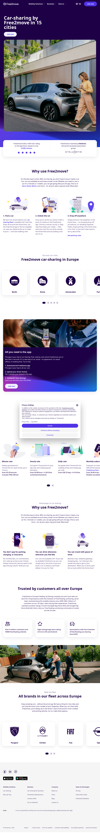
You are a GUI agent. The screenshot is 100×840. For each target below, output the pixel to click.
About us (54, 791)
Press (53, 795)
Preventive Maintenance (35, 795)
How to (61, 4)
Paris (24, 186)
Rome (29, 186)
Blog (53, 798)
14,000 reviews (26, 148)
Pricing (78, 791)
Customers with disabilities (62, 828)
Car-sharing (7, 791)
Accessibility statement (77, 828)
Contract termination (91, 828)
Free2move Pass (92, 470)
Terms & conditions (47, 828)
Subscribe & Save (81, 795)
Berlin (34, 186)
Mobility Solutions (36, 4)
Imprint (26, 828)
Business (50, 4)
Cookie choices (36, 828)
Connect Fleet (31, 798)
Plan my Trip (7, 795)
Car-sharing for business (35, 791)
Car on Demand (32, 802)
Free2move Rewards (82, 798)
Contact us (55, 802)
